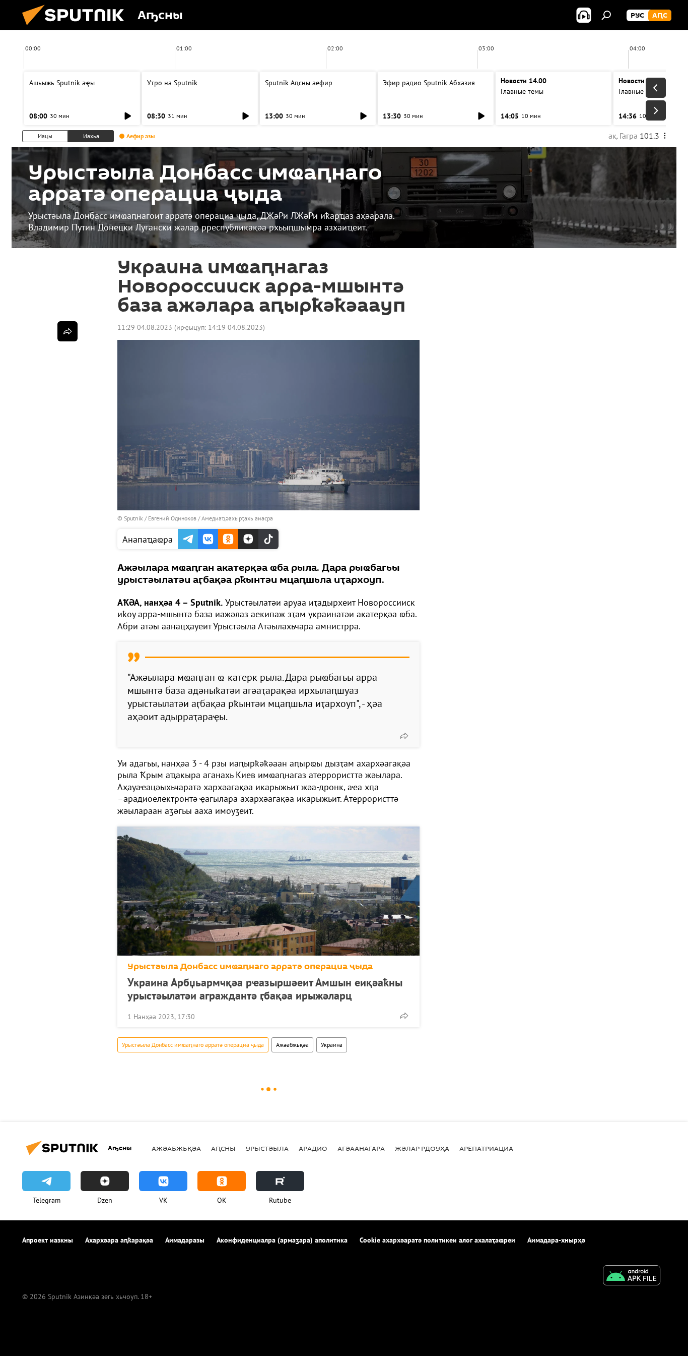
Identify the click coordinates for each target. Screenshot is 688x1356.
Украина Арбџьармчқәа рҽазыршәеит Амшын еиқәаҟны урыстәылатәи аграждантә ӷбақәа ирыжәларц (264, 989)
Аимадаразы (184, 1240)
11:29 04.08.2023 (144, 327)
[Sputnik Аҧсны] (77, 27)
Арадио (313, 1148)
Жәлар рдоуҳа (422, 1148)
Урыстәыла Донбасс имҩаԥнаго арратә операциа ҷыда (250, 966)
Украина (331, 1044)
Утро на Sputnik (172, 82)
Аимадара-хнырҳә (556, 1240)
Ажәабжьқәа (292, 1044)
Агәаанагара (361, 1148)
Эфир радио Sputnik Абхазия (429, 82)
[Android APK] (631, 1276)
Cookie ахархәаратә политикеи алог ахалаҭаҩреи (437, 1240)
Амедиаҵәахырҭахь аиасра (237, 518)
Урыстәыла (267, 1148)
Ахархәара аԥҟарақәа (119, 1240)
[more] (404, 736)
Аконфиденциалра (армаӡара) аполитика (282, 1240)
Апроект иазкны (47, 1240)
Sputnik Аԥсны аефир (298, 82)
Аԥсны (223, 1148)
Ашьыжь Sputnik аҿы (62, 82)
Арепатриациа (486, 1148)
